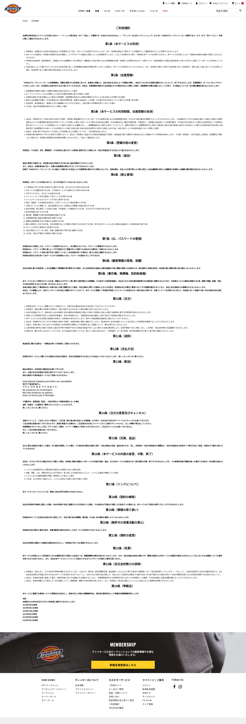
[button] (201, 3)
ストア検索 (148, 704)
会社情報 (79, 685)
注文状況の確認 (116, 707)
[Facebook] (174, 687)
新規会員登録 (149, 689)
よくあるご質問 (116, 689)
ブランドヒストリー (84, 689)
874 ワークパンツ (50, 685)
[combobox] (228, 10)
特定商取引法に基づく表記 (121, 700)
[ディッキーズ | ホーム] (12, 8)
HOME (25, 21)
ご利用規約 (114, 704)
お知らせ (147, 692)
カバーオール (48, 700)
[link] (154, 11)
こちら (128, 356)
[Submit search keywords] (240, 10)
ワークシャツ (48, 692)
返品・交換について (118, 692)
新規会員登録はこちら (123, 665)
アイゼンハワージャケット (54, 689)
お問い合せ (114, 696)
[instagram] (180, 687)
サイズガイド (149, 696)
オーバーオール (49, 696)
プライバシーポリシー (85, 692)
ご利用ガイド (115, 685)
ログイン (147, 685)
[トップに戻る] (238, 503)
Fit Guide (147, 700)
